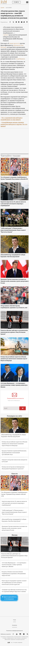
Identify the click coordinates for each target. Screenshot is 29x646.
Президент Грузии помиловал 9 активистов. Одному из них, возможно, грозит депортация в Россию (14, 281)
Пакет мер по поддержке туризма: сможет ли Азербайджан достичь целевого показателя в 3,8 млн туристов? (14, 582)
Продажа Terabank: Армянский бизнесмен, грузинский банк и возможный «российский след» (14, 452)
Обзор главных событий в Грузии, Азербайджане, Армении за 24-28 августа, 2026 (14, 306)
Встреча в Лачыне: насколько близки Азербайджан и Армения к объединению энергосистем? (14, 573)
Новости (15, 474)
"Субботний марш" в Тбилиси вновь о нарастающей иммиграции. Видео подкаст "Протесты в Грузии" (13, 230)
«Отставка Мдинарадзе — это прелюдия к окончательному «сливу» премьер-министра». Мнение (14, 385)
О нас (14, 619)
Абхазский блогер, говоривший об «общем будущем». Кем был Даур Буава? (13, 255)
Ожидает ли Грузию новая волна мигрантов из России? (14, 460)
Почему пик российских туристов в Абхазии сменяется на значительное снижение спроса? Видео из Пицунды (14, 358)
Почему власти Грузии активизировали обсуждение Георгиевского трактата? (13, 468)
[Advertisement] (14, 141)
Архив (3, 7)
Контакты (14, 625)
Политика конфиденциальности (14, 630)
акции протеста (14, 43)
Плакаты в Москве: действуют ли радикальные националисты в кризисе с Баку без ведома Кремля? (14, 332)
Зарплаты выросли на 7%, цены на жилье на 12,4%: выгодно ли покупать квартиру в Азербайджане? (13, 203)
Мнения (14, 535)
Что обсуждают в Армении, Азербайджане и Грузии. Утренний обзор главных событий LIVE (14, 178)
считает (5, 35)
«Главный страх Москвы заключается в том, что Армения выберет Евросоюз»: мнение (14, 590)
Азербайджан (20, 59)
